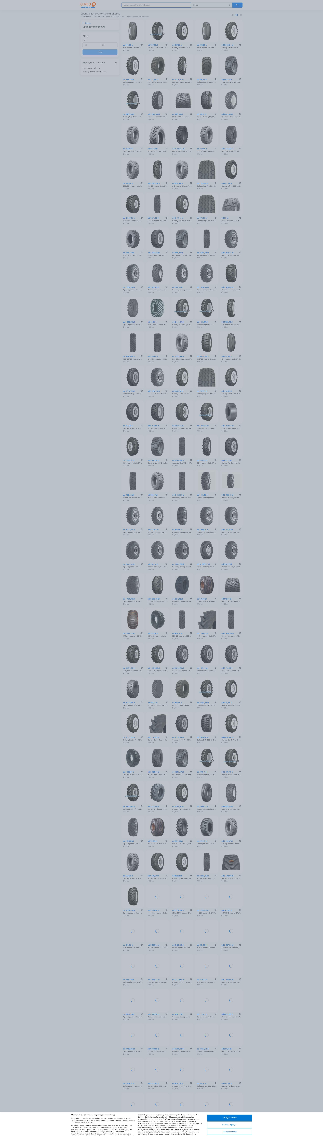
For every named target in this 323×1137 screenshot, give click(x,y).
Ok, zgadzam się (230, 1117)
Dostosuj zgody (228, 1125)
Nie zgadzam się (230, 1132)
